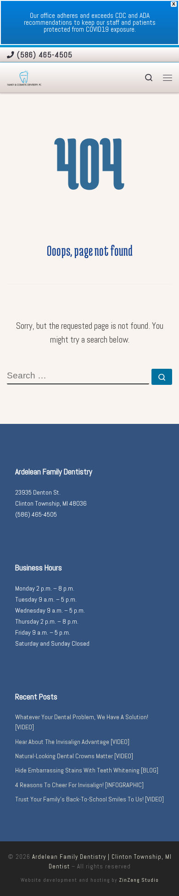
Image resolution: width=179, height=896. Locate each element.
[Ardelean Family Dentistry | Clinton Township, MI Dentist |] (24, 77)
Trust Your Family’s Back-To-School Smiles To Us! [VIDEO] (89, 799)
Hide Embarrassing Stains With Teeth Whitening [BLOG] (86, 770)
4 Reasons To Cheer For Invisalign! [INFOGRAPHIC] (79, 785)
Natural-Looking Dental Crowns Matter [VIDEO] (74, 756)
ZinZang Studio (139, 880)
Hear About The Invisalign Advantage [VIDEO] (72, 742)
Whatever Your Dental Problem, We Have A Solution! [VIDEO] (81, 722)
